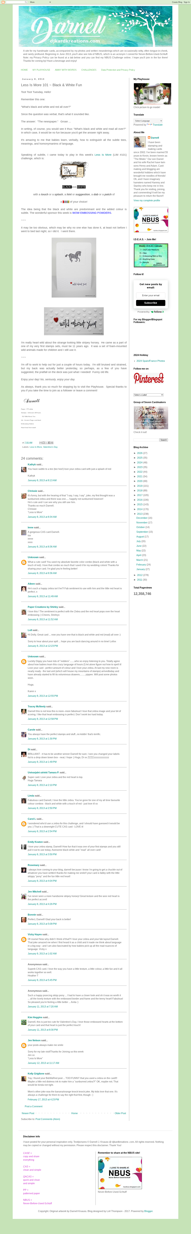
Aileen (31, 584)
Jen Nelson (34, 1040)
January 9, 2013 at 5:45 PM (42, 980)
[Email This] (40, 442)
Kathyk (32, 464)
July (138, 541)
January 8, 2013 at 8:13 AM (42, 480)
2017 (140, 495)
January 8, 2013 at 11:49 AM (43, 596)
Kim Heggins (35, 1017)
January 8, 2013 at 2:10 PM (42, 785)
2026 (140, 453)
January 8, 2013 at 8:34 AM (42, 517)
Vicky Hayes (35, 934)
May (138, 550)
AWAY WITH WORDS (66, 70)
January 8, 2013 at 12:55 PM (43, 696)
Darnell (155, 137)
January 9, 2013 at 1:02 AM (42, 953)
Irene (30, 527)
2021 (140, 476)
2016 (140, 500)
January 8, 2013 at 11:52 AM (43, 619)
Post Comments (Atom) (48, 1119)
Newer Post (28, 1113)
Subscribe (150, 302)
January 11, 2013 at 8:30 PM (43, 1030)
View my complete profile (147, 200)
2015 (140, 504)
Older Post (120, 1113)
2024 (140, 462)
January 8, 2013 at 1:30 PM (42, 738)
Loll (30, 630)
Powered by (144, 312)
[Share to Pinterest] (52, 442)
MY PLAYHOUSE (41, 70)
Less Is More (103, 154)
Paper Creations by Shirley (43, 607)
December (142, 518)
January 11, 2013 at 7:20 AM (43, 1006)
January (140, 569)
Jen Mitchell (34, 891)
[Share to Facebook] (49, 442)
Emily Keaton (35, 842)
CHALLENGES (88, 70)
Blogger (148, 1211)
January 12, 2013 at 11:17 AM (43, 1063)
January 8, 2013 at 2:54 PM (42, 831)
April (139, 555)
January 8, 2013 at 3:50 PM (42, 854)
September (142, 532)
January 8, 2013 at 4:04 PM (42, 881)
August (140, 536)
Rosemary (33, 865)
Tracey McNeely (37, 706)
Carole (31, 729)
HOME (24, 70)
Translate (158, 124)
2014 (140, 509)
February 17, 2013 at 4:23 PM (43, 1099)
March (140, 560)
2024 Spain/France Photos (151, 361)
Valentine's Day (50, 447)
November (142, 522)
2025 (140, 457)
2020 (140, 481)
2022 (140, 472)
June (139, 546)
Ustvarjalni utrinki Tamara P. (43, 772)
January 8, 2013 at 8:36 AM (42, 546)
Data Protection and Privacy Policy (118, 70)
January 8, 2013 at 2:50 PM (42, 808)
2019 (140, 486)
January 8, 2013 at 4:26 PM (42, 904)
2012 (140, 575)
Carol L (32, 819)
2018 (140, 490)
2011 (140, 579)
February (141, 564)
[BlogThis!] (43, 442)
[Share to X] (46, 442)
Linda (31, 795)
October (140, 527)
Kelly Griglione (36, 1073)
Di (29, 749)
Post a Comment (33, 1106)
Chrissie (32, 491)
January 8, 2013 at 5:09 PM (42, 924)
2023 (140, 467)
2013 (140, 514)
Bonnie (32, 914)
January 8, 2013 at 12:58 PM (43, 719)
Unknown (33, 557)
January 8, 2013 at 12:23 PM (43, 646)
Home (74, 1113)
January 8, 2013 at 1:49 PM (42, 762)
